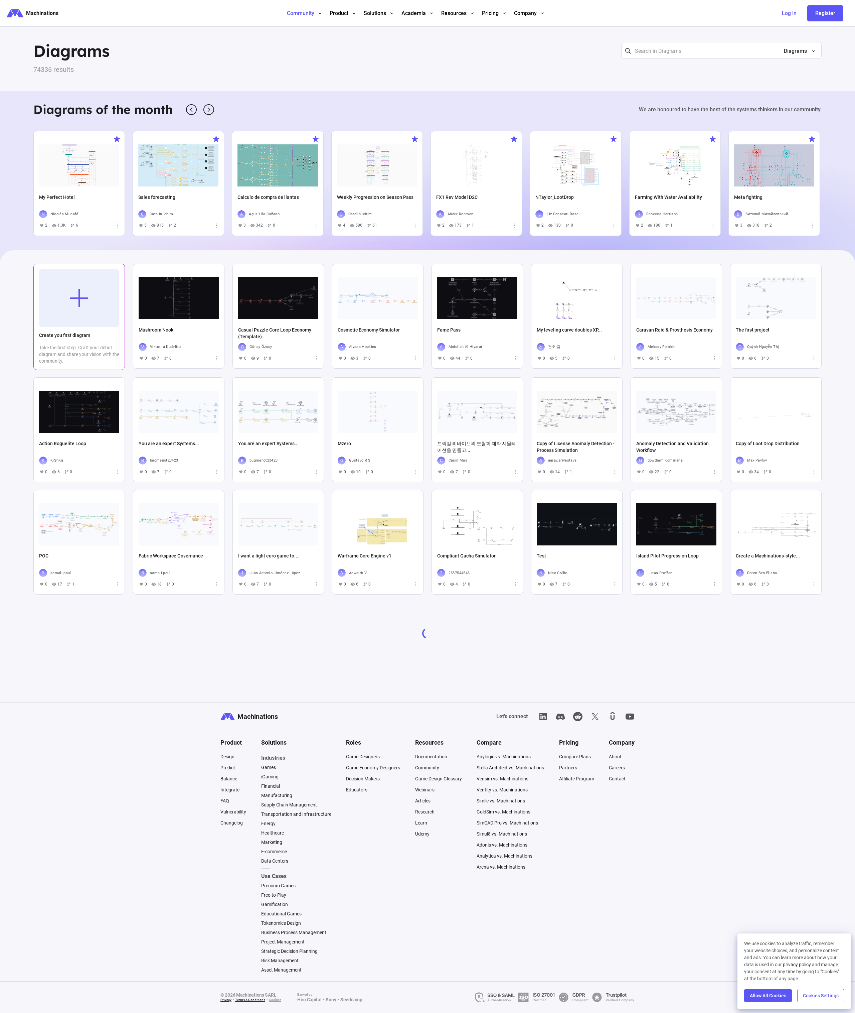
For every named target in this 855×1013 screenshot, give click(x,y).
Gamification (274, 904)
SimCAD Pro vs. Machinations (507, 823)
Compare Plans (575, 756)
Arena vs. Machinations (501, 867)
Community (427, 767)
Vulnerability (233, 811)
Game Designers (363, 756)
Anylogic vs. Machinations (504, 756)
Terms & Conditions (250, 1000)
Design (227, 756)
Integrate (229, 789)
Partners (568, 767)
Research (425, 811)
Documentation (431, 756)
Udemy (422, 834)
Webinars (425, 789)
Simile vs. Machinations (501, 800)
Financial (270, 786)
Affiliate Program (576, 778)
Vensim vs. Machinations (502, 778)
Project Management (283, 941)
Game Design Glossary (438, 778)
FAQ (224, 800)
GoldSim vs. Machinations (503, 811)
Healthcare (272, 833)
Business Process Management (293, 932)
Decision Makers (363, 778)
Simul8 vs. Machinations (502, 834)
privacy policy (797, 964)
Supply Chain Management (289, 804)
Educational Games (281, 913)
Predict (227, 767)
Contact (617, 778)
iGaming (270, 776)
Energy (268, 823)
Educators (356, 789)
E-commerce (274, 851)
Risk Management (280, 960)
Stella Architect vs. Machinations (510, 767)
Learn (421, 823)
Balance (228, 778)
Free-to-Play (273, 895)
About (615, 756)
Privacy (225, 1000)
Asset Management (281, 970)
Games (268, 767)
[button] (796, 51)
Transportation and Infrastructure (296, 814)
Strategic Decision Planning (289, 951)
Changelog (231, 823)
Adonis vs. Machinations (502, 845)
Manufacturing (276, 795)
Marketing (271, 842)
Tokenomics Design (281, 923)
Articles (423, 800)
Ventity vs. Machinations (502, 789)
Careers (617, 767)
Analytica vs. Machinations (504, 856)
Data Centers (274, 861)
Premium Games (278, 885)
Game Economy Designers (373, 767)
